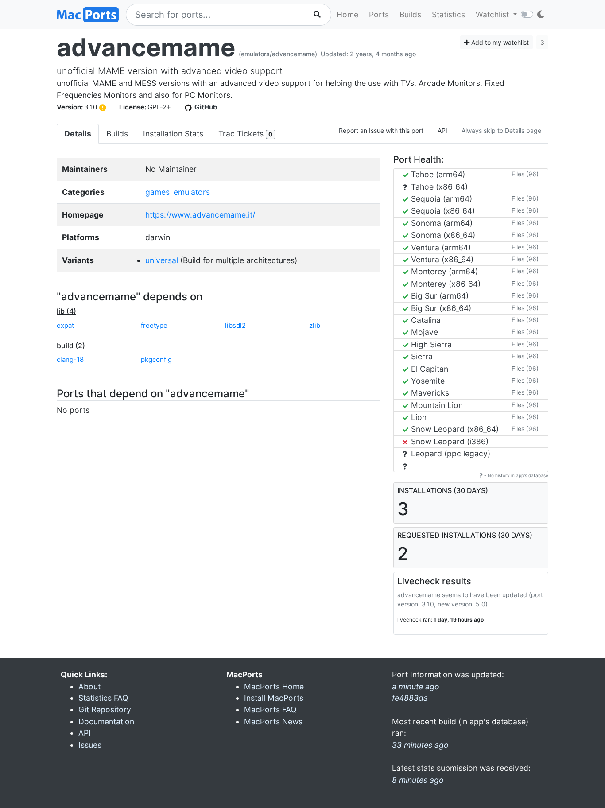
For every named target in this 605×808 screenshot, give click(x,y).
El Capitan (428, 368)
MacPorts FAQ (270, 709)
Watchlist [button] (493, 14)
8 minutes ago (418, 780)
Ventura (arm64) (440, 247)
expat (65, 325)
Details (77, 133)
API (442, 130)
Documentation (106, 721)
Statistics (448, 14)
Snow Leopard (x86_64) (454, 429)
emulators (192, 192)
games (157, 192)
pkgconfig (156, 359)
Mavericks (429, 392)
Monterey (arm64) (443, 271)
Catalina (425, 320)
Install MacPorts (273, 698)
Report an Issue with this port (381, 130)
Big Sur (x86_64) (440, 308)
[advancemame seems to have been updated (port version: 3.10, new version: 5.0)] (103, 107)
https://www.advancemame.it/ (200, 214)
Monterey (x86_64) (445, 283)
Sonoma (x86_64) (442, 235)
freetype (154, 325)
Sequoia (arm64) (440, 198)
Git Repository (104, 709)
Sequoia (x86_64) (442, 210)
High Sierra (430, 344)
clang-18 (70, 359)
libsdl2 (235, 325)
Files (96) (525, 174)
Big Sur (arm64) (439, 295)
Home (347, 14)
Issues (89, 745)
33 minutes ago (420, 745)
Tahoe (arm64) (437, 174)
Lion (418, 417)
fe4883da (410, 698)
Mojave (423, 332)
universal (161, 260)
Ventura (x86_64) (441, 259)
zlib (314, 325)
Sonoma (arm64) (441, 223)
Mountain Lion (436, 405)
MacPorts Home (274, 686)
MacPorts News (273, 721)
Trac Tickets (245, 133)
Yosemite (427, 380)
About (89, 686)
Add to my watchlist (499, 42)
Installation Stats (173, 133)
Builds (410, 14)
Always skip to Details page (501, 130)
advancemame (146, 47)
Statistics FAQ (103, 698)
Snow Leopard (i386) (449, 441)
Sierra (421, 356)
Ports (379, 14)
